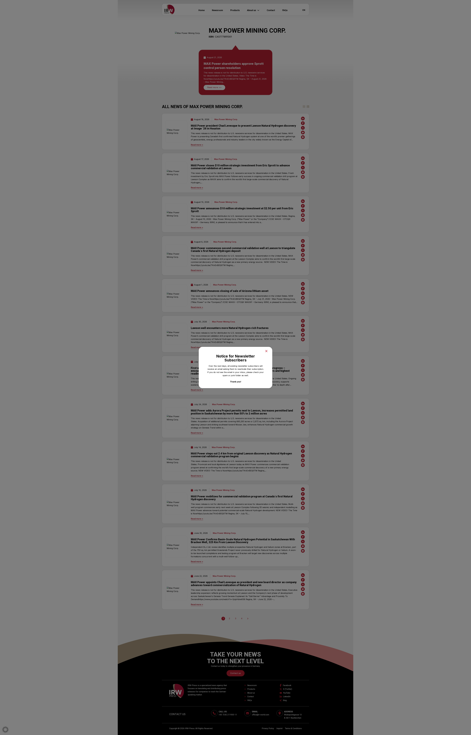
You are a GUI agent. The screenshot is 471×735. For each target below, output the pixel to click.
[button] (5, 729)
